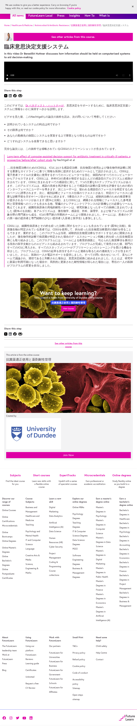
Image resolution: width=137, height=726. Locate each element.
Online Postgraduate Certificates (8, 573)
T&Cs (75, 646)
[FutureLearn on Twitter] (17, 718)
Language (30, 548)
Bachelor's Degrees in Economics (124, 553)
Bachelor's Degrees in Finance (124, 566)
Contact (99, 659)
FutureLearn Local (40, 15)
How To (89, 15)
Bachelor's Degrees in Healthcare (124, 514)
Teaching (30, 524)
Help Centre (101, 652)
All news (18, 15)
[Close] (133, 6)
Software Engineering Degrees (78, 559)
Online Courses (9, 510)
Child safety (101, 646)
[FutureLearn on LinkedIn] (31, 718)
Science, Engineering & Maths (32, 568)
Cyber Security (56, 546)
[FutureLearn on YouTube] (24, 718)
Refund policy (79, 659)
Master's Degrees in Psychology (101, 511)
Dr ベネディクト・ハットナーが (45, 105)
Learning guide (32, 663)
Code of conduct (80, 672)
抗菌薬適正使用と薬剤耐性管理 (86, 25)
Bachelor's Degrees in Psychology (124, 527)
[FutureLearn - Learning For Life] (127, 717)
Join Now (68, 455)
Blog (4, 670)
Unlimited (30, 676)
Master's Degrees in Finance (101, 585)
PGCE (75, 548)
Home (6, 25)
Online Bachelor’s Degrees (6, 560)
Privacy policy (79, 652)
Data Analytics (55, 516)
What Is (104, 15)
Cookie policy (79, 666)
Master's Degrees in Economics (101, 598)
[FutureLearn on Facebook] (4, 718)
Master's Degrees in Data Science (103, 542)
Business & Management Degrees (78, 572)
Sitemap (76, 688)
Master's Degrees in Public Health (102, 572)
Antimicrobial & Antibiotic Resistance (52, 25)
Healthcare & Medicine (22, 25)
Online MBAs (78, 507)
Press (60, 15)
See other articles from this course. (73, 37)
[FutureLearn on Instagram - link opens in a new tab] (10, 718)
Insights (74, 15)
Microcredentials (9, 525)
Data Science (55, 531)
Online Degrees (9, 541)
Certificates (31, 670)
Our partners (54, 646)
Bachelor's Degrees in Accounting (124, 540)
